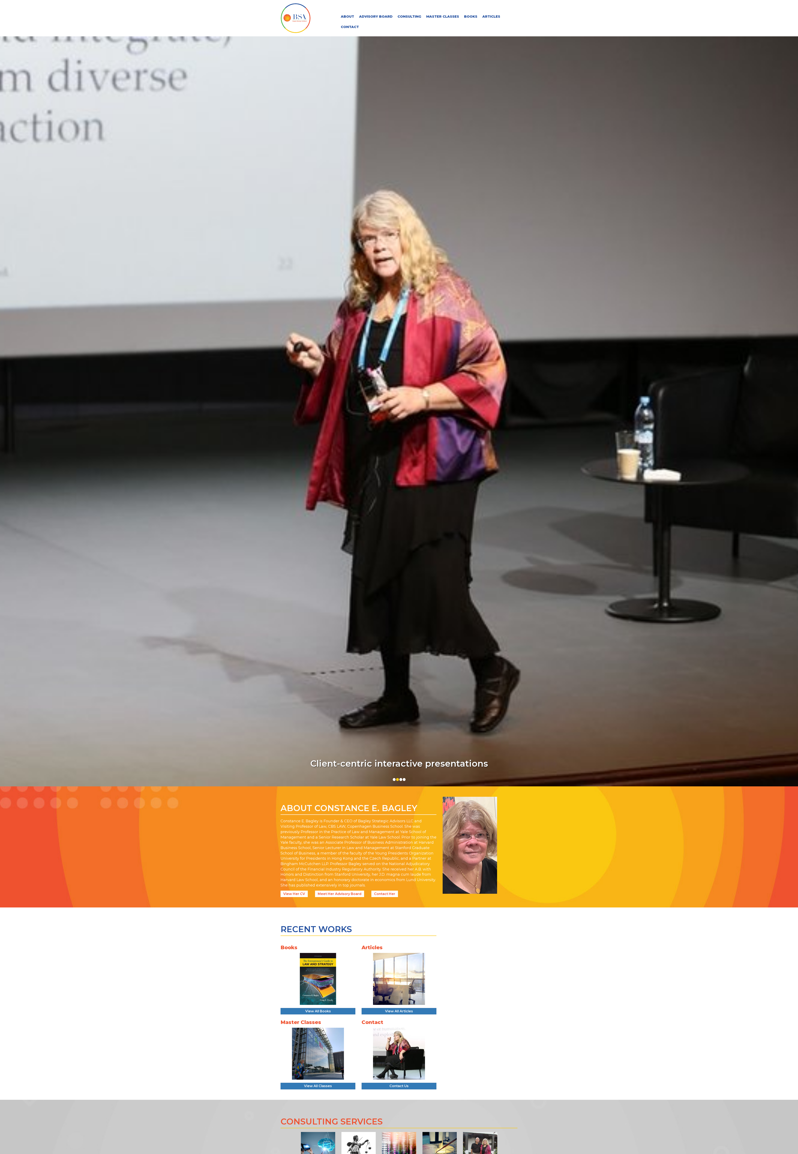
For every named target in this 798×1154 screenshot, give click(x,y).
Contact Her (384, 894)
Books (470, 16)
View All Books (318, 1011)
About (347, 16)
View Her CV (294, 894)
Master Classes (442, 16)
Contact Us (399, 1086)
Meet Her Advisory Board (339, 894)
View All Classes (318, 1086)
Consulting (409, 16)
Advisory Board (376, 16)
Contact (350, 27)
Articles (491, 16)
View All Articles (399, 1011)
